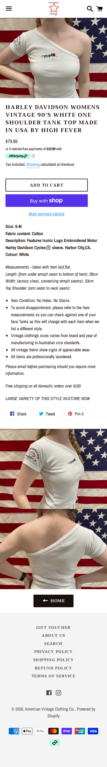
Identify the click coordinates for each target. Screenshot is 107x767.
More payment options (46, 214)
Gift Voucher (53, 627)
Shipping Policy (53, 660)
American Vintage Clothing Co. (50, 709)
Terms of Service (53, 676)
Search (53, 643)
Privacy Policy (53, 651)
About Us (53, 635)
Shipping (33, 164)
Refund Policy (53, 668)
